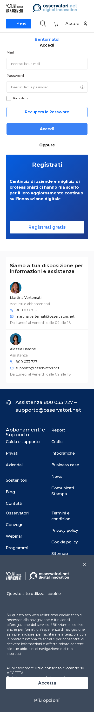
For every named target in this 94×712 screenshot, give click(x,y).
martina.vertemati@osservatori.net (45, 316)
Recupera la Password (47, 112)
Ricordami (20, 98)
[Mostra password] (82, 87)
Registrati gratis (47, 227)
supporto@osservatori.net (37, 368)
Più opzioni (47, 700)
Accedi (47, 129)
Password (15, 76)
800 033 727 (26, 362)
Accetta (47, 683)
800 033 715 (26, 310)
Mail (10, 52)
